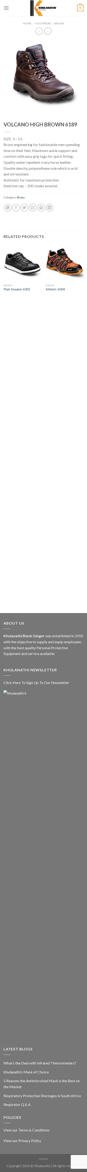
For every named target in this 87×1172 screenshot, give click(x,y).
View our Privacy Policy (22, 1140)
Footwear (43, 23)
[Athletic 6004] (65, 262)
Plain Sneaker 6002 (16, 289)
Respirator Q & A (17, 1104)
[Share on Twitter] (24, 207)
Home (27, 23)
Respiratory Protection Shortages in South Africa (42, 1095)
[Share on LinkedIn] (49, 207)
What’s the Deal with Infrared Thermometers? (39, 1063)
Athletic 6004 (55, 289)
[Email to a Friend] (33, 207)
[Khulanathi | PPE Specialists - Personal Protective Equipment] (43, 8)
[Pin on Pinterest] (41, 207)
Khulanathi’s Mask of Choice (26, 1072)
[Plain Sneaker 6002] (22, 262)
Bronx (59, 23)
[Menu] (6, 8)
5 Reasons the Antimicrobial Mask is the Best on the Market (41, 1083)
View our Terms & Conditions (26, 1130)
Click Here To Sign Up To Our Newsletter (36, 682)
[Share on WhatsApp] (8, 207)
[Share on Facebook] (16, 207)
